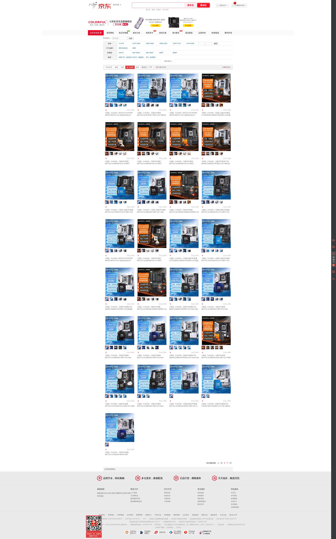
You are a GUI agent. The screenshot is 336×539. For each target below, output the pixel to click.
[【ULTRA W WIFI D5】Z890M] (189, 347)
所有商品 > (107, 38)
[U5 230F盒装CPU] (111, 347)
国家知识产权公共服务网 (205, 532)
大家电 (128, 493)
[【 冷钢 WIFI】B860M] (148, 396)
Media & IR (233, 515)
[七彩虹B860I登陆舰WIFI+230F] (125, 347)
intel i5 (121, 53)
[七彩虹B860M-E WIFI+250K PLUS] (189, 299)
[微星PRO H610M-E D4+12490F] (157, 105)
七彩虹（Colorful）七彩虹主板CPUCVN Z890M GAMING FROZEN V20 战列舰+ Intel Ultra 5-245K (183, 260)
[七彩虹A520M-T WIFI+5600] (208, 105)
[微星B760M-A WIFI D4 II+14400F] (212, 250)
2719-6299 (190, 43)
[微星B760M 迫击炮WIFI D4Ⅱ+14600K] (125, 202)
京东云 (178, 527)
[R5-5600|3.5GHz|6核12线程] (212, 105)
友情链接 (167, 515)
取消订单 (201, 504)
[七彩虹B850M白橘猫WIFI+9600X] (208, 153)
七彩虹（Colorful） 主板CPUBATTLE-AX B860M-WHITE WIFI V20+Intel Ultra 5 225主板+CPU (118, 454)
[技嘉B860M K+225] (217, 299)
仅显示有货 (162, 67)
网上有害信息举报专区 (175, 532)
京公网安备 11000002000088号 (110, 519)
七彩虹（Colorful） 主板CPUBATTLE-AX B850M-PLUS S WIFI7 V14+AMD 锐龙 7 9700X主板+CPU (151, 163)
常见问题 (123, 493)
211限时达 (134, 496)
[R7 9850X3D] (217, 347)
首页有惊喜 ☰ (96, 33)
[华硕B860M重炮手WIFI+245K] (180, 250)
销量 (116, 67)
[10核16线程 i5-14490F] (116, 250)
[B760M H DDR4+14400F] (217, 250)
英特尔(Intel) (123, 48)
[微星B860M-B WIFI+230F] (116, 347)
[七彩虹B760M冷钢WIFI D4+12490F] (143, 105)
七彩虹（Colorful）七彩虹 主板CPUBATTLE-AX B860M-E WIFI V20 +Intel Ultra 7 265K (151, 212)
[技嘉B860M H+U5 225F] (148, 347)
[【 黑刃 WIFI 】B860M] (143, 396)
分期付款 (167, 498)
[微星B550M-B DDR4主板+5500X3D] (157, 299)
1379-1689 (136, 43)
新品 (137, 67)
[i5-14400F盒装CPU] (208, 250)
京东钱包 (170, 527)
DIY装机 (234, 496)
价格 (122, 67)
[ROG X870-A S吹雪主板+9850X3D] (152, 250)
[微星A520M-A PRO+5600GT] (180, 202)
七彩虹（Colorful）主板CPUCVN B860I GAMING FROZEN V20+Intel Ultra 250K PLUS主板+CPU (183, 309)
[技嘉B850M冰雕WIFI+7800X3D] (189, 153)
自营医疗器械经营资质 (179, 519)
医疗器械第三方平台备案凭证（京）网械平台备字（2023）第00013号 (189, 524)
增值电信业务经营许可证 (236, 524)
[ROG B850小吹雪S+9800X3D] (125, 153)
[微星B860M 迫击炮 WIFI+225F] (157, 347)
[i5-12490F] (116, 396)
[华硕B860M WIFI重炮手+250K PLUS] (180, 299)
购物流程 (100, 493)
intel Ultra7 (150, 53)
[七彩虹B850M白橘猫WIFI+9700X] (143, 153)
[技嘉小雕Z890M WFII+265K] (157, 202)
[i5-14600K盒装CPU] (111, 202)
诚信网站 (160, 532)
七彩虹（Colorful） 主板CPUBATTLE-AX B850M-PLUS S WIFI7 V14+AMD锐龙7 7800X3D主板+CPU (184, 163)
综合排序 (109, 67)
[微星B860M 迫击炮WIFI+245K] (189, 250)
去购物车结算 (240, 5)
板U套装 (175, 33)
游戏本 (158, 10)
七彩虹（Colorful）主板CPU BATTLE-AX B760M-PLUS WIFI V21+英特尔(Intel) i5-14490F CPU (120, 406)
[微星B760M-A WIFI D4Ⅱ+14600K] (120, 202)
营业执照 (221, 524)
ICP (144, 519)
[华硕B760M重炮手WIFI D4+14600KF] (185, 105)
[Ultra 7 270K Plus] (208, 202)
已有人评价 (131, 110)
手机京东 (158, 515)
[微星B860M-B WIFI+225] (212, 299)
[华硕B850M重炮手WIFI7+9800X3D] (116, 153)
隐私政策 (214, 515)
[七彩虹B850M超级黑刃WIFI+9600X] (217, 153)
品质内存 (202, 33)
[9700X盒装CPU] (148, 153)
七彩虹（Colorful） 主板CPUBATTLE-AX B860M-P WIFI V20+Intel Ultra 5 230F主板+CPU (150, 406)
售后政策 (201, 493)
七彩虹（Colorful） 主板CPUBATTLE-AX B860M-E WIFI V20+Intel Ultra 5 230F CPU (118, 357)
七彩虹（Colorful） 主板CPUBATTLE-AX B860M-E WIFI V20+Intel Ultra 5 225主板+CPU (214, 309)
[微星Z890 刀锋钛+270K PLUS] (221, 202)
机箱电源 (215, 33)
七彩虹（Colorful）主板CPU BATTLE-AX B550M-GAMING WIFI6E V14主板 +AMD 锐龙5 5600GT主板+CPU (184, 212)
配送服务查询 (135, 498)
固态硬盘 (189, 33)
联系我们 (111, 515)
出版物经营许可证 (169, 522)
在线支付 (167, 496)
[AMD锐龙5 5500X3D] (143, 299)
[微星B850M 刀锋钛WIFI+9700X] (157, 153)
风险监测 (195, 515)
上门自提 (134, 493)
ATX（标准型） (151, 57)
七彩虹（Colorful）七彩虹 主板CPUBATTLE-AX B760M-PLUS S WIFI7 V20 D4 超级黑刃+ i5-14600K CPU (119, 212)
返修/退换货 (202, 501)
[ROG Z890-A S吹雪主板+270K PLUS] (217, 202)
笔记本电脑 (123, 33)
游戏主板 (162, 33)
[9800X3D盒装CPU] (111, 153)
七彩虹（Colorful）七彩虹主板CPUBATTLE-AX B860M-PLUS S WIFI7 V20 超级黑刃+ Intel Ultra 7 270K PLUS (215, 212)
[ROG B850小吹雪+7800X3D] (185, 153)
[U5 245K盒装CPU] (185, 250)
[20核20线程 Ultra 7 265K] (143, 202)
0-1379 (121, 43)
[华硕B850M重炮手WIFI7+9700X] (152, 153)
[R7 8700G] (208, 347)
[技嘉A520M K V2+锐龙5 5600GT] (185, 202)
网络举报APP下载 (190, 532)
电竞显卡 (149, 33)
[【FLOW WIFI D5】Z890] (180, 347)
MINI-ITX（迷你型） (125, 57)
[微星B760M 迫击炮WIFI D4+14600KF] (189, 105)
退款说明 (201, 498)
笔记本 (148, 10)
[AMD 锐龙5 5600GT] (176, 202)
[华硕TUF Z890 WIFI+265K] (152, 202)
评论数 (130, 67)
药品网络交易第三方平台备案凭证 (202, 519)
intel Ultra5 (136, 53)
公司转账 (167, 501)
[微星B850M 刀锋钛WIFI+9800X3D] (120, 153)
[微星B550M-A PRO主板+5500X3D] (152, 299)
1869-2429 (163, 43)
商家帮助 (139, 515)
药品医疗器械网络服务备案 (158, 519)
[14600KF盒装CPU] (180, 105)
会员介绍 (106, 493)
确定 (215, 43)
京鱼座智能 (235, 507)
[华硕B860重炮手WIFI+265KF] (120, 299)
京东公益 (223, 515)
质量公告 (204, 515)
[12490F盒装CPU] (148, 105)
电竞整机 (110, 33)
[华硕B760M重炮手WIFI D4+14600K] (116, 202)
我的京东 (223, 5)
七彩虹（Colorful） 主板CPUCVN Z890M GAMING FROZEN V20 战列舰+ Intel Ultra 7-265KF (119, 309)
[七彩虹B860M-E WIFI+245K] (176, 250)
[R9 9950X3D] (212, 347)
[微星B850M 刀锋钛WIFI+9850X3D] (148, 250)
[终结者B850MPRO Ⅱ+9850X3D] (157, 250)
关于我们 (102, 515)
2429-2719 (177, 43)
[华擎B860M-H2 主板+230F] (120, 347)
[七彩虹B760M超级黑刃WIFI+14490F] (111, 250)
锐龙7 (161, 53)
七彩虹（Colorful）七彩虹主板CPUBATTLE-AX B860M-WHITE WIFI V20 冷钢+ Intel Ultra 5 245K (183, 406)
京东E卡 (234, 501)
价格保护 (201, 496)
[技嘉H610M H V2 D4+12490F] (152, 105)
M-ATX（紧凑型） (138, 57)
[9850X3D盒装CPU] (143, 250)
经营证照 (157, 524)
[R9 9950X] (221, 347)
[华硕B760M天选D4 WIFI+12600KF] (125, 105)
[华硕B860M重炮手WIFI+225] (221, 299)
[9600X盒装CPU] (212, 153)
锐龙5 (175, 53)
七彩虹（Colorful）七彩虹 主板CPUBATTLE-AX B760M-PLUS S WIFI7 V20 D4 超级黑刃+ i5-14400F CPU (215, 260)
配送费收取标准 (136, 501)
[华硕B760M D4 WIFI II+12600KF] (120, 105)
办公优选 (165, 10)
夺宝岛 (233, 493)
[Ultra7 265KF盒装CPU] (116, 299)
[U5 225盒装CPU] (208, 299)
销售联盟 (176, 515)
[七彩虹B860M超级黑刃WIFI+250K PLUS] (176, 299)
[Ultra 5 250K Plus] (185, 299)
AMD (134, 48)
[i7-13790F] (111, 396)
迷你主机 (136, 33)
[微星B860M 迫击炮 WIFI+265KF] (125, 299)
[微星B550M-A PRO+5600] (217, 105)
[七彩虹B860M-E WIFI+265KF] (111, 299)
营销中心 (148, 515)
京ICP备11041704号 (132, 519)
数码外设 (228, 33)
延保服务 (234, 498)
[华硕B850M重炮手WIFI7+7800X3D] (180, 153)
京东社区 (186, 515)
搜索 (130, 38)
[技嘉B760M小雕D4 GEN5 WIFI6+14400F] (221, 250)
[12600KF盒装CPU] (111, 105)
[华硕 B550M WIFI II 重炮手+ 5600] (221, 105)
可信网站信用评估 (131, 532)
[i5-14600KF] (125, 396)
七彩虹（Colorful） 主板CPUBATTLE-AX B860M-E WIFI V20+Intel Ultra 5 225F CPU (150, 357)
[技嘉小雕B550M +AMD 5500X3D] (148, 299)
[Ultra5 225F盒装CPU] (143, 347)
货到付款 (167, 493)
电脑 (153, 10)
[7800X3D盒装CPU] (176, 153)
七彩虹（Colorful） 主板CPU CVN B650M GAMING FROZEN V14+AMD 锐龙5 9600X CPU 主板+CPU (215, 163)
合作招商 (130, 515)
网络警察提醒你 (146, 532)
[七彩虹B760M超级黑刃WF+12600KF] (116, 105)
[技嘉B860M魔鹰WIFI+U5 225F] (152, 347)
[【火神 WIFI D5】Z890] (185, 347)
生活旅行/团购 (115, 493)
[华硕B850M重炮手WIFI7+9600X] (221, 153)
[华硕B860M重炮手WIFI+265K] (148, 202)
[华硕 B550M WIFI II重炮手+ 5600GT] (189, 202)
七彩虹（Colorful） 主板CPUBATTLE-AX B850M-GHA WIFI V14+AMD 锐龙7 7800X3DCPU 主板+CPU (216, 357)
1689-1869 (150, 43)
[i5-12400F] (120, 396)
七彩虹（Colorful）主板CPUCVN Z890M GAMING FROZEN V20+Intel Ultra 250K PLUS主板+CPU (184, 357)
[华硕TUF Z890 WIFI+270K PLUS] (212, 202)
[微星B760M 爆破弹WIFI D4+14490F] (125, 250)
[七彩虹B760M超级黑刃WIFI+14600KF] (176, 105)
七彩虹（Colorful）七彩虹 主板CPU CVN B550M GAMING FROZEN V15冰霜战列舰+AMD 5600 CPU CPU (215, 115)
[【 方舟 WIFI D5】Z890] (176, 347)
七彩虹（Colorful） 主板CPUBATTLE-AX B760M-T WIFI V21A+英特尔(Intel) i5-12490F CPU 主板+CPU (151, 115)
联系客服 (100, 496)
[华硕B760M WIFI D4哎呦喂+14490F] (120, 250)
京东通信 (234, 504)
